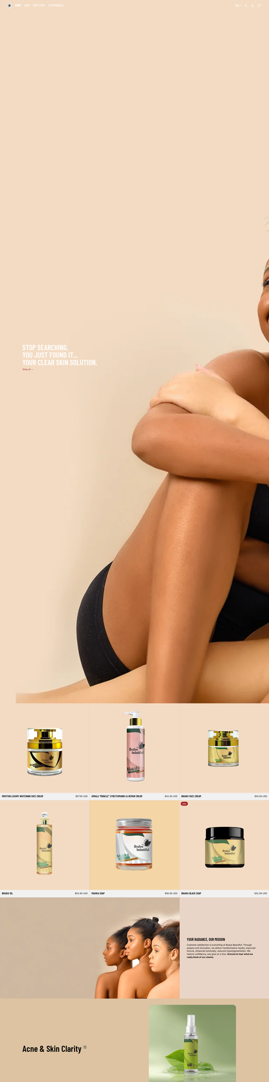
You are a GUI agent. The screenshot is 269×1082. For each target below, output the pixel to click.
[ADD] (85, 788)
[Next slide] (85, 748)
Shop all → (27, 369)
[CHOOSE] (174, 788)
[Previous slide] (4, 748)
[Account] (252, 5)
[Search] (246, 5)
